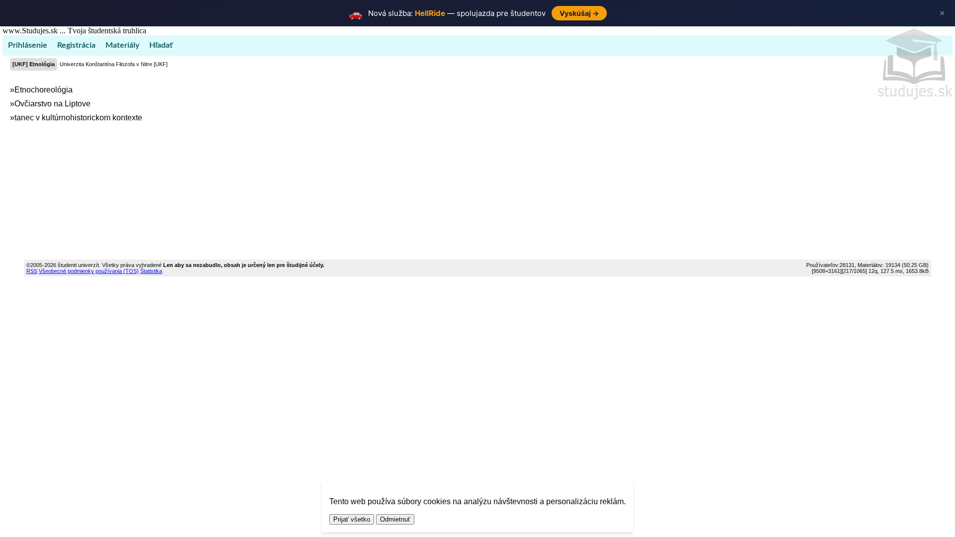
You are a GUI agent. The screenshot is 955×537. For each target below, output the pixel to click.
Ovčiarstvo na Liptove (52, 103)
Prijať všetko (351, 519)
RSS (31, 271)
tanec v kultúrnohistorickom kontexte (78, 117)
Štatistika (151, 271)
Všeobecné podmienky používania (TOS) (89, 271)
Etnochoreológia (43, 90)
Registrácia (76, 45)
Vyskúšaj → (579, 13)
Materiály (122, 45)
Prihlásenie (27, 45)
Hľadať (161, 45)
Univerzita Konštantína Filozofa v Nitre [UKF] (114, 64)
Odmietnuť (395, 519)
